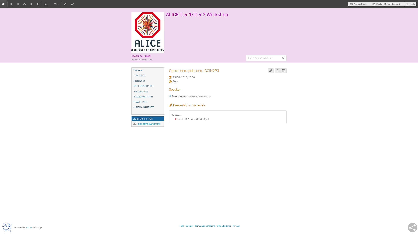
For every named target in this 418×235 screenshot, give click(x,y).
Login (412, 4)
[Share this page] (412, 228)
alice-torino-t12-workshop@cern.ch (154, 123)
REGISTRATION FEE (144, 86)
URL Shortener (224, 226)
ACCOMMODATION (143, 96)
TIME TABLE (140, 75)
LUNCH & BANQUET (144, 107)
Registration (139, 81)
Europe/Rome (360, 4)
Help (182, 226)
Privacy (236, 226)
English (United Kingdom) (388, 4)
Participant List (141, 91)
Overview (138, 70)
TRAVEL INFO (140, 102)
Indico (29, 227)
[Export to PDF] (278, 70)
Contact (189, 226)
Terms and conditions (205, 226)
